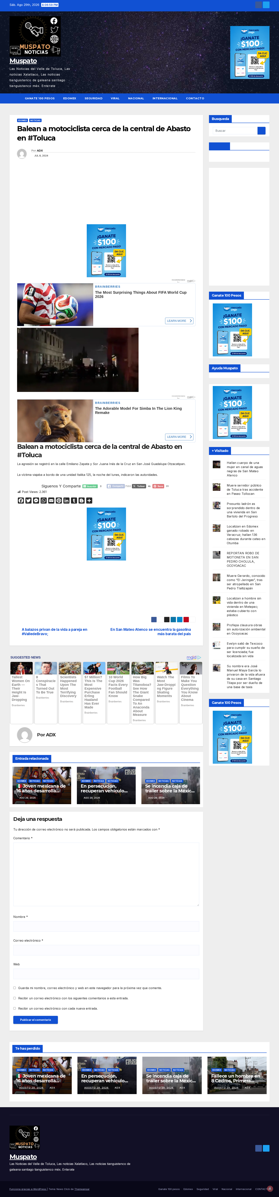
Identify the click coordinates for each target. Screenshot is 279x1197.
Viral (115, 98)
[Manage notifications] (270, 1189)
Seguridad (94, 98)
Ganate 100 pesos (40, 98)
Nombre (20, 917)
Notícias (48, 781)
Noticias (35, 120)
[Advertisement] (111, 196)
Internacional (165, 98)
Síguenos (219, 146)
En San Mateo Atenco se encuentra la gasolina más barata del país (150, 631)
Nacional (136, 98)
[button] (267, 98)
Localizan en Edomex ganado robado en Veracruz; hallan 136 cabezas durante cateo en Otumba (246, 534)
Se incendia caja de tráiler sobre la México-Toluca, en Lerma (170, 790)
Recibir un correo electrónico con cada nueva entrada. (58, 1008)
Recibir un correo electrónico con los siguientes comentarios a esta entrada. (73, 998)
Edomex (69, 98)
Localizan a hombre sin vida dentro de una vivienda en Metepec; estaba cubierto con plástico (244, 606)
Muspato (23, 61)
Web (16, 964)
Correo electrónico (28, 940)
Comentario (23, 838)
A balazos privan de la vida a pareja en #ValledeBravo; (54, 631)
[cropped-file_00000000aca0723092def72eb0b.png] (106, 287)
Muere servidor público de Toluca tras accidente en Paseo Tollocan (245, 489)
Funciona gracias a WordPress (28, 1189)
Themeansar (82, 1189)
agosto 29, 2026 (31, 1087)
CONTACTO (195, 98)
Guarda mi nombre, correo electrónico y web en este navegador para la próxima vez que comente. (90, 988)
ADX (40, 150)
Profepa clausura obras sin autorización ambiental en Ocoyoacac (246, 629)
